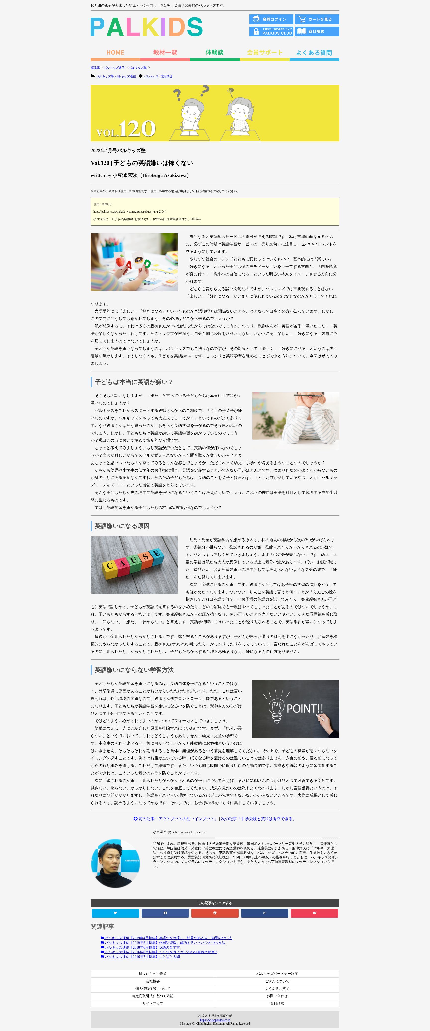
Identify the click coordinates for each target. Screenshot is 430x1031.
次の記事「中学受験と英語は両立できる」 (259, 819)
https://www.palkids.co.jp (215, 1020)
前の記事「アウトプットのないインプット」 (178, 819)
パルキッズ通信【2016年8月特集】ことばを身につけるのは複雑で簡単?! (160, 952)
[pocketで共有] (314, 913)
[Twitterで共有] (115, 913)
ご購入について (277, 981)
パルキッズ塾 (105, 76)
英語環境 (166, 76)
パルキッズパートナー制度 (277, 974)
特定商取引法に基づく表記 (153, 996)
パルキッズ (151, 76)
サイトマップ (152, 1003)
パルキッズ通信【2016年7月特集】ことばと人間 (142, 957)
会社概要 (153, 981)
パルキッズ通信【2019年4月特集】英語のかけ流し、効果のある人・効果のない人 (168, 938)
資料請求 (277, 1003)
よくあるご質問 (277, 989)
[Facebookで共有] (165, 913)
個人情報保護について (152, 989)
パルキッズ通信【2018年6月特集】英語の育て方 (142, 947)
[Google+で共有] (215, 913)
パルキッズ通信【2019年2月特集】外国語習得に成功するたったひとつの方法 (164, 943)
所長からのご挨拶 (153, 974)
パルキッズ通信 (125, 76)
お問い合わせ (277, 996)
